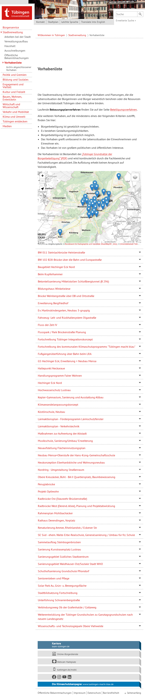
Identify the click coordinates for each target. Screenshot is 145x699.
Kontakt (40, 21)
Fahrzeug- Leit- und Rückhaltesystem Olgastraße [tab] (67, 317)
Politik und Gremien (15, 74)
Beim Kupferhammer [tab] (50, 274)
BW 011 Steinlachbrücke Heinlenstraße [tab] (61, 252)
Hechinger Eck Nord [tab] (50, 383)
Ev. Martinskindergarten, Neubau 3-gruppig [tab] (64, 310)
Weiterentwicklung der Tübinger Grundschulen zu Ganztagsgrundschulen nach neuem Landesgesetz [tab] (85, 617)
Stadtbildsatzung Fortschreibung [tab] (57, 593)
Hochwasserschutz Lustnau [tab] (54, 390)
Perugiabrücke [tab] (46, 484)
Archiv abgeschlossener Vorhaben (18, 69)
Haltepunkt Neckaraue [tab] (51, 368)
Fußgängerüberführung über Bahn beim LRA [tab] (64, 354)
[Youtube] (64, 677)
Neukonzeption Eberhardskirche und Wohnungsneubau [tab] (71, 462)
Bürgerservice (11, 27)
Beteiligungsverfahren (123, 109)
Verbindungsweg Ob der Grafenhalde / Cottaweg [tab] (67, 607)
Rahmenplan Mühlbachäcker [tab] (55, 513)
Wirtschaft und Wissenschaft (11, 105)
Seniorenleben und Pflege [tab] (53, 578)
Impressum (79, 692)
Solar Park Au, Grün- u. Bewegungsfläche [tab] (62, 585)
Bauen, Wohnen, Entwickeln (12, 98)
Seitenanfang (134, 692)
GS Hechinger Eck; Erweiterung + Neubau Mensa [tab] (67, 361)
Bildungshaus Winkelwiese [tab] (54, 288)
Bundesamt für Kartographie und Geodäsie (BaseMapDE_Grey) (91, 244)
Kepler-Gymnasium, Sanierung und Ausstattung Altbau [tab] (70, 397)
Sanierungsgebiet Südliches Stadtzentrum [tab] (63, 556)
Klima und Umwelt (14, 116)
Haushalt (9, 46)
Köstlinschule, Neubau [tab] (51, 412)
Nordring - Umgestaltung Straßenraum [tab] (61, 469)
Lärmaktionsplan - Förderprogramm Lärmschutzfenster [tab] (70, 419)
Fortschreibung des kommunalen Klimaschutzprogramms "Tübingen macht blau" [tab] (86, 346)
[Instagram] (59, 677)
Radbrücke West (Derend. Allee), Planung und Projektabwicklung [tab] (76, 506)
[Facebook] (54, 677)
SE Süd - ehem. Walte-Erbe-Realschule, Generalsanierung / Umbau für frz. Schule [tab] (86, 535)
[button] (82, 202)
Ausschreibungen (14, 50)
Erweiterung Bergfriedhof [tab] (53, 303)
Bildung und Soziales (15, 79)
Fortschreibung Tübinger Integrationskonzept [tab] (65, 339)
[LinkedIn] (69, 677)
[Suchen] (140, 14)
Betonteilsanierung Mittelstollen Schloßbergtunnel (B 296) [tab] (73, 281)
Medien (7, 126)
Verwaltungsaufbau (16, 41)
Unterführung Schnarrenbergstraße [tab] (59, 600)
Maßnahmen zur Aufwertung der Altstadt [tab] (62, 433)
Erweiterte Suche (126, 20)
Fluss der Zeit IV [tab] (47, 325)
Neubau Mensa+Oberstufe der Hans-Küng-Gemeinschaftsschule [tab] (76, 455)
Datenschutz (94, 692)
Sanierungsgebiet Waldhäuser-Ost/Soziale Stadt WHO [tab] (70, 564)
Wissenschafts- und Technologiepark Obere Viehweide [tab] (70, 626)
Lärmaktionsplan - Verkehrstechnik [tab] (58, 426)
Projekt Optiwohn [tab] (48, 491)
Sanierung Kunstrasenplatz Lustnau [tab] (59, 549)
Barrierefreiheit (111, 692)
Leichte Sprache (69, 21)
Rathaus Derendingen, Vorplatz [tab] (56, 520)
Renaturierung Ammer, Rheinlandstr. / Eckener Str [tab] (67, 527)
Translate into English (93, 21)
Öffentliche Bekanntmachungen (16, 56)
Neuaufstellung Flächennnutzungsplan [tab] (61, 448)
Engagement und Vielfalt (13, 85)
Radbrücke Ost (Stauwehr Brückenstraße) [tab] (62, 498)
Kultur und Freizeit (14, 92)
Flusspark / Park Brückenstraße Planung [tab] (62, 332)
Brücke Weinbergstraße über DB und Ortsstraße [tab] (66, 296)
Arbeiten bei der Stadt (17, 37)
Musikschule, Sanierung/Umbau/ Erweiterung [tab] (65, 441)
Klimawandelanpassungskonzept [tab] (58, 404)
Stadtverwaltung (13, 32)
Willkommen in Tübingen (52, 35)
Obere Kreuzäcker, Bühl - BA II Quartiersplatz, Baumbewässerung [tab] (76, 477)
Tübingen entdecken (15, 121)
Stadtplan (53, 21)
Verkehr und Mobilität (16, 112)
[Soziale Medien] (88, 677)
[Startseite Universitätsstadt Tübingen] (17, 12)
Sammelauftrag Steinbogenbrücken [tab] (59, 542)
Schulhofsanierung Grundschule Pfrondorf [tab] (63, 571)
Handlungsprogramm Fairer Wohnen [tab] (60, 375)
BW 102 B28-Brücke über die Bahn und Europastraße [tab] (70, 259)
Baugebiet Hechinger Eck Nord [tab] (56, 267)
